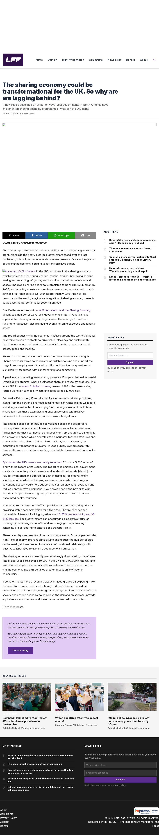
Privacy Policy (8, 817)
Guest (5, 113)
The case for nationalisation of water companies (130, 250)
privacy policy (119, 785)
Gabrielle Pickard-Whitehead (17, 728)
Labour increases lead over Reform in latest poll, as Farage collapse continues (132, 278)
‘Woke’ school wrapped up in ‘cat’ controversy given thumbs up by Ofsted (129, 721)
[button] (154, 60)
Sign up (130, 362)
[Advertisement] (79, 25)
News (39, 59)
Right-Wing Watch (73, 59)
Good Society (10, 78)
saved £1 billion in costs (36, 386)
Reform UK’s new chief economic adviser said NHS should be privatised (132, 241)
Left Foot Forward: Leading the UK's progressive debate (13, 60)
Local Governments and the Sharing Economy (63, 310)
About (144, 59)
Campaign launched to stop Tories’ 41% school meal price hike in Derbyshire (24, 721)
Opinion (52, 59)
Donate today (20, 650)
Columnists (96, 59)
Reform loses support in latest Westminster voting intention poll (128, 270)
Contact (4, 821)
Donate (130, 59)
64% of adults (27, 271)
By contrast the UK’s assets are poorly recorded (31, 462)
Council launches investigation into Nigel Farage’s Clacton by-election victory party (132, 260)
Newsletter (114, 59)
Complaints (6, 813)
